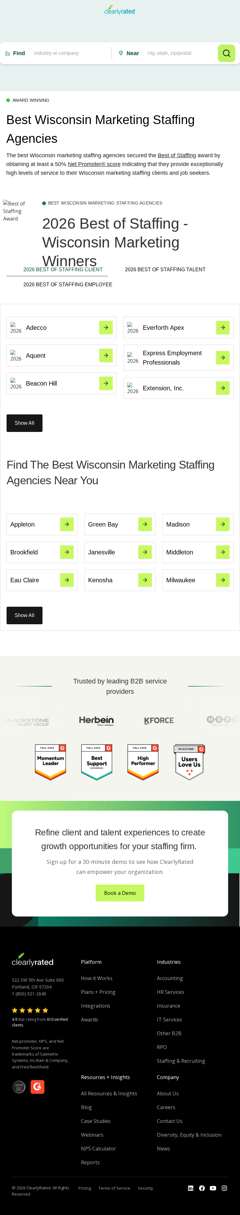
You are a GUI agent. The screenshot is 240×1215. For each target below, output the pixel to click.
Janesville (101, 552)
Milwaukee (180, 580)
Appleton (22, 524)
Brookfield (24, 552)
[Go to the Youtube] (202, 1188)
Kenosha (100, 580)
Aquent (36, 355)
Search (226, 53)
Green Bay (103, 524)
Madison (178, 524)
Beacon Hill (41, 383)
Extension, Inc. (163, 388)
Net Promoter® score (94, 164)
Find (19, 53)
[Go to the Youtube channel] (213, 1188)
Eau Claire (24, 580)
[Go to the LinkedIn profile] (190, 1188)
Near (133, 53)
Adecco (36, 327)
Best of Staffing (177, 155)
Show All (24, 423)
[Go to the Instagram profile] (224, 1188)
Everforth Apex (163, 327)
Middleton (179, 552)
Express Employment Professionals (172, 358)
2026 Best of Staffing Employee (65, 284)
